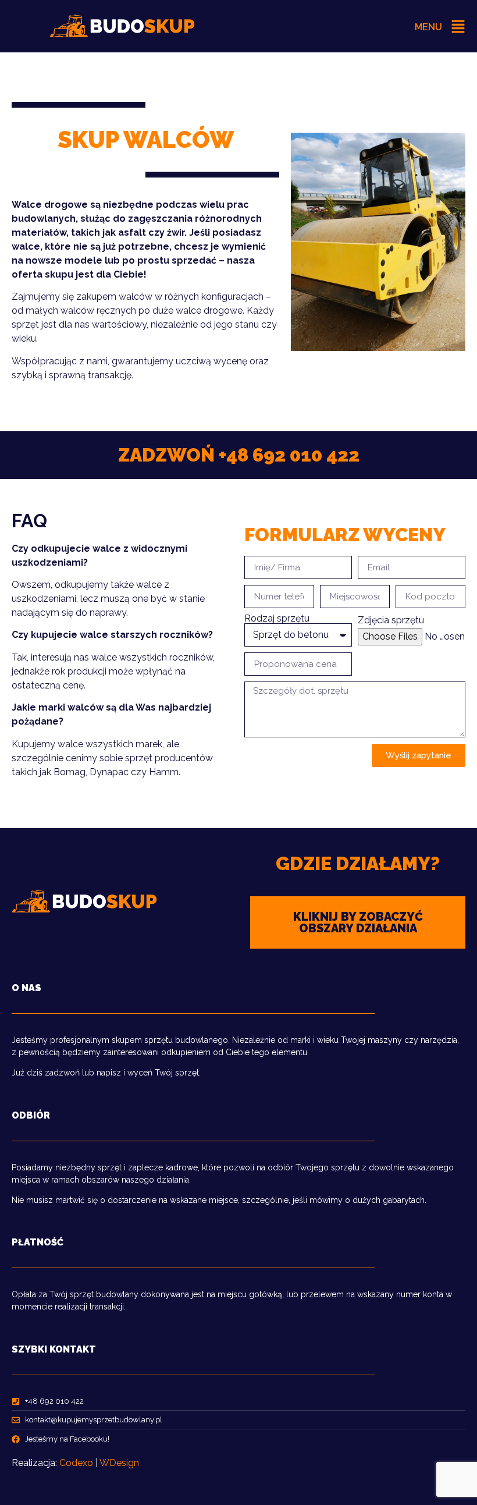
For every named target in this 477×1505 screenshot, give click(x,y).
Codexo (76, 1462)
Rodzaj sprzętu (276, 618)
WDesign (119, 1462)
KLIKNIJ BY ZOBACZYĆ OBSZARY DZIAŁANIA (358, 922)
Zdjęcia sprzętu (391, 620)
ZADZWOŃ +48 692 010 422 (238, 455)
